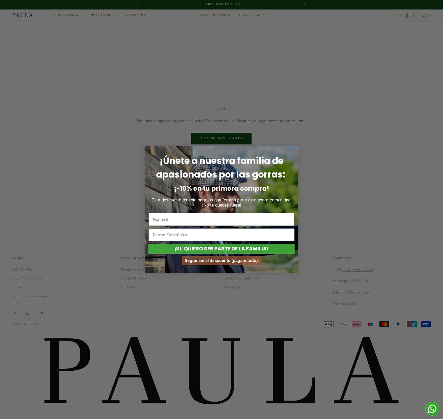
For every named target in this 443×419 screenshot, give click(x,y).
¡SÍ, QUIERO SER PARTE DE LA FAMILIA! (221, 248)
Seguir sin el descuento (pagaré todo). (222, 260)
